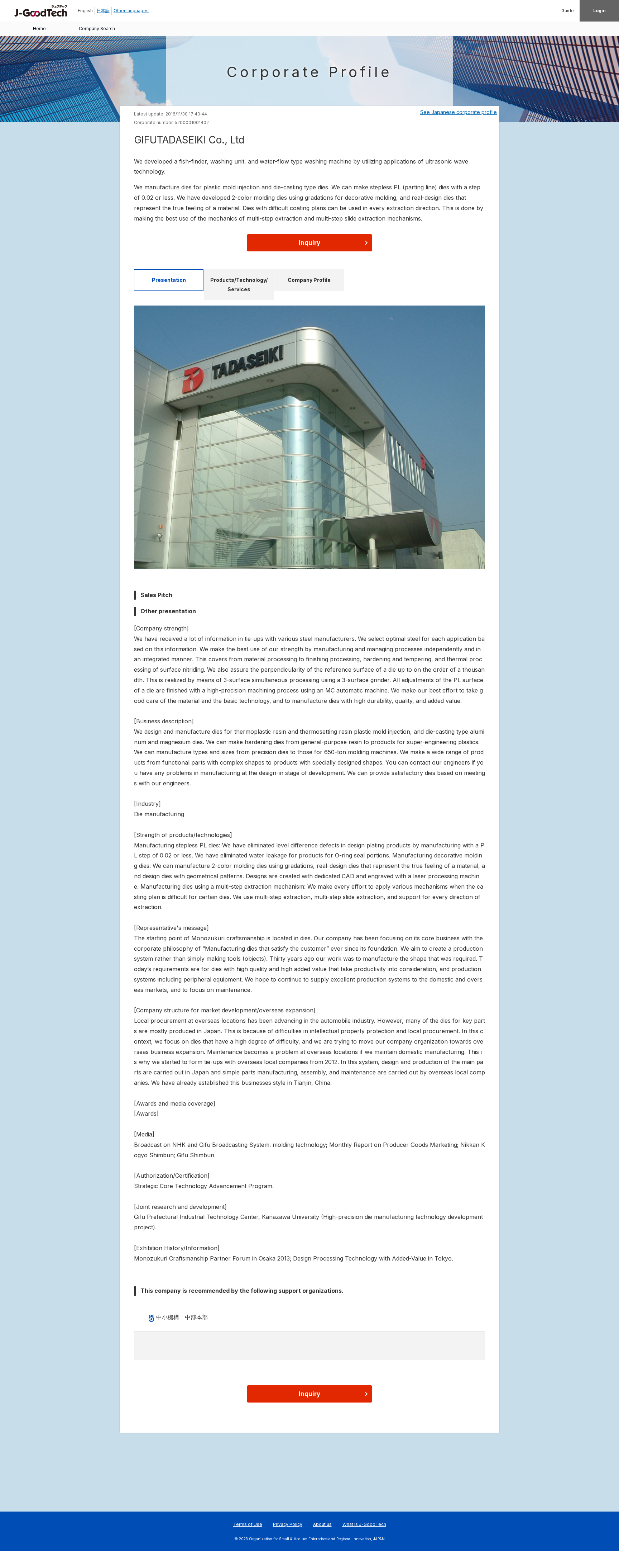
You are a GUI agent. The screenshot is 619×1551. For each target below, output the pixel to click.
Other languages (131, 10)
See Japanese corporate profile (458, 112)
